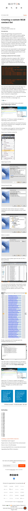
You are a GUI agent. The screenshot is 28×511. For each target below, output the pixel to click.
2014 (3, 429)
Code (25, 404)
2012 (3, 431)
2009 (3, 436)
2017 (3, 424)
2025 (3, 414)
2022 (3, 419)
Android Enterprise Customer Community (6, 395)
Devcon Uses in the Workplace (8, 445)
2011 (3, 433)
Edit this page (18, 404)
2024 (3, 416)
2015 (3, 427)
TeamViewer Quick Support (8, 441)
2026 (3, 413)
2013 (3, 430)
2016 (3, 426)
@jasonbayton (6, 399)
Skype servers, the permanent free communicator (13, 443)
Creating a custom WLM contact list (10, 438)
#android (22, 393)
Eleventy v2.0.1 (11, 508)
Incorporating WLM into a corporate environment (13, 447)
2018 (3, 423)
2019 (3, 421)
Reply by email (9, 404)
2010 (3, 434)
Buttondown (12, 469)
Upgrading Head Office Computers (9, 449)
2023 (3, 417)
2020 (3, 420)
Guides (25, 15)
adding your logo (20, 501)
